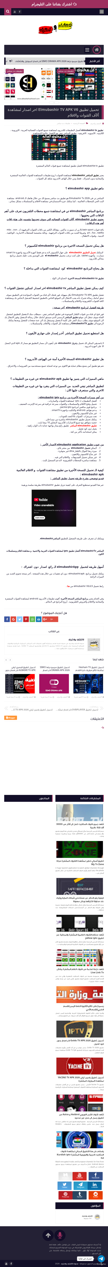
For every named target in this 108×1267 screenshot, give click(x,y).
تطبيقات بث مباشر (63, 123)
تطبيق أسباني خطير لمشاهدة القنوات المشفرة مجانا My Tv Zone (80, 862)
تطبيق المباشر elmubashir (85, 175)
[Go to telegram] (101, 1258)
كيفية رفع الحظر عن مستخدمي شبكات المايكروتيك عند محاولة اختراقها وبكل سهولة (80, 899)
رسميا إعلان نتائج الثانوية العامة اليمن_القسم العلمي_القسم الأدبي (83, 1008)
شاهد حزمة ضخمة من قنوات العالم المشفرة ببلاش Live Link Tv (80, 971)
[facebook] (11, 1264)
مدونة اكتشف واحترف (69, 1263)
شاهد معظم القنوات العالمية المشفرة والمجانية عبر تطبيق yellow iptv (80, 936)
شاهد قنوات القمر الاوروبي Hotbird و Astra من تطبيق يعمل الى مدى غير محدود (81, 1116)
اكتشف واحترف (96, 697)
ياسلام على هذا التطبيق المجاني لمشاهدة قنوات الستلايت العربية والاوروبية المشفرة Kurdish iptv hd (80, 1155)
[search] (7, 11)
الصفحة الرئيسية (79, 123)
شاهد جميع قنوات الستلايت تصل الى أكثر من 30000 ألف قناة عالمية (80, 826)
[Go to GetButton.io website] (101, 1264)
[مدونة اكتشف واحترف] (55, 28)
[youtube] (6, 1264)
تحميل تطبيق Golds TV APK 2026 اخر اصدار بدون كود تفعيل (80, 1042)
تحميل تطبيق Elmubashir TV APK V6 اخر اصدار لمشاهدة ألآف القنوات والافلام (79, 93)
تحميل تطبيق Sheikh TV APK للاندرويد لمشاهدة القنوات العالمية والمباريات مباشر (28, 93)
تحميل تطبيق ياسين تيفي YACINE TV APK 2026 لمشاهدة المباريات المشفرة (81, 1079)
